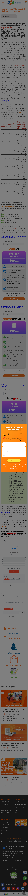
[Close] (25, 426)
